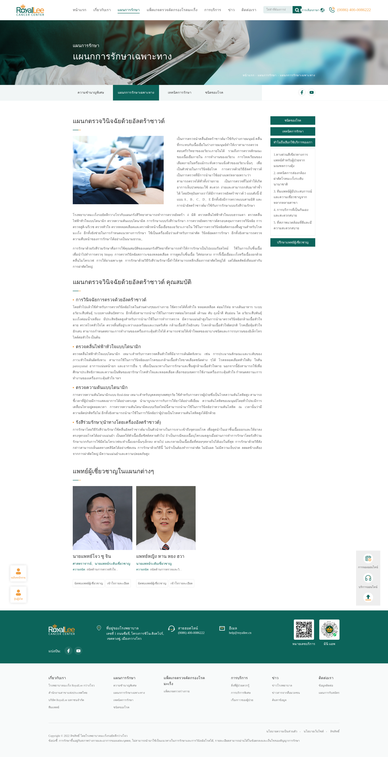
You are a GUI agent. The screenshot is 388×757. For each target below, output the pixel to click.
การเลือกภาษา (310, 10)
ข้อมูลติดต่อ (326, 685)
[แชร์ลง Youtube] (311, 92)
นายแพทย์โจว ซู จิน (92, 556)
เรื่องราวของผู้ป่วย (242, 700)
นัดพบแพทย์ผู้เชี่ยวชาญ (88, 583)
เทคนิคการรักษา (179, 92)
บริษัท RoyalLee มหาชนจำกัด (66, 700)
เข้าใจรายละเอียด (118, 583)
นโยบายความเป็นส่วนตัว (281, 731)
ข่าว (231, 10)
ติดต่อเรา (248, 10)
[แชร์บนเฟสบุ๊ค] (302, 92)
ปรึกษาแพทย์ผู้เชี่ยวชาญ (293, 242)
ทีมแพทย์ (53, 707)
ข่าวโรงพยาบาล (282, 685)
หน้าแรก (79, 10)
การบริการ (212, 10)
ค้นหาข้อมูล (279, 700)
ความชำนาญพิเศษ (91, 92)
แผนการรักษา (129, 10)
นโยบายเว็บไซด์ (314, 731)
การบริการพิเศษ (241, 692)
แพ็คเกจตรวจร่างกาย (177, 691)
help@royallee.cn (240, 632)
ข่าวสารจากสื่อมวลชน (286, 692)
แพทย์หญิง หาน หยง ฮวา (160, 556)
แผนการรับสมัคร (329, 692)
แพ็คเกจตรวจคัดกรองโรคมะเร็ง (172, 10)
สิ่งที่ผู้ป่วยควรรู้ (240, 685)
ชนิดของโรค (214, 92)
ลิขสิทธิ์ (335, 731)
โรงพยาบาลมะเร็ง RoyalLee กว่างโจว (71, 685)
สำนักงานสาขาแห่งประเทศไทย (67, 692)
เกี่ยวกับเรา (102, 10)
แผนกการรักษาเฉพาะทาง (297, 75)
